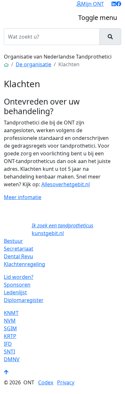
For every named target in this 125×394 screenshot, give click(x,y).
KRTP (10, 336)
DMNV (12, 359)
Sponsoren (17, 284)
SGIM (10, 328)
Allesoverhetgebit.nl (65, 184)
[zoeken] (110, 37)
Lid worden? (18, 276)
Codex (45, 382)
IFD (8, 343)
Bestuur (13, 240)
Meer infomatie (22, 197)
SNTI (9, 351)
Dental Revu (18, 256)
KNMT (11, 312)
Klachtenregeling (24, 264)
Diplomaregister (24, 300)
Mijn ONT (92, 3)
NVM (10, 320)
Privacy (65, 382)
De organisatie (33, 64)
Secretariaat (18, 248)
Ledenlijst (15, 292)
